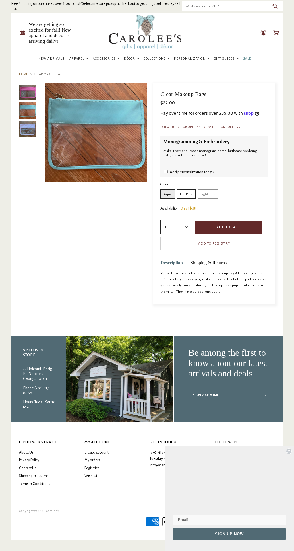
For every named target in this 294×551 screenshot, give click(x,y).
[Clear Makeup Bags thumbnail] (27, 92)
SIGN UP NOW (229, 534)
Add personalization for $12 (191, 172)
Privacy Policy (29, 460)
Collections (155, 58)
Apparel (77, 58)
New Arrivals (51, 58)
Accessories (105, 58)
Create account (96, 452)
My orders (92, 460)
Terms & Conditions (34, 484)
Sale (247, 58)
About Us (26, 452)
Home (23, 74)
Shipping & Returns (34, 476)
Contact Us (27, 468)
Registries (92, 468)
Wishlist (90, 476)
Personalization (190, 58)
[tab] (171, 263)
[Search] (275, 6)
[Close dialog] (289, 451)
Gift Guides (225, 58)
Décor (130, 58)
